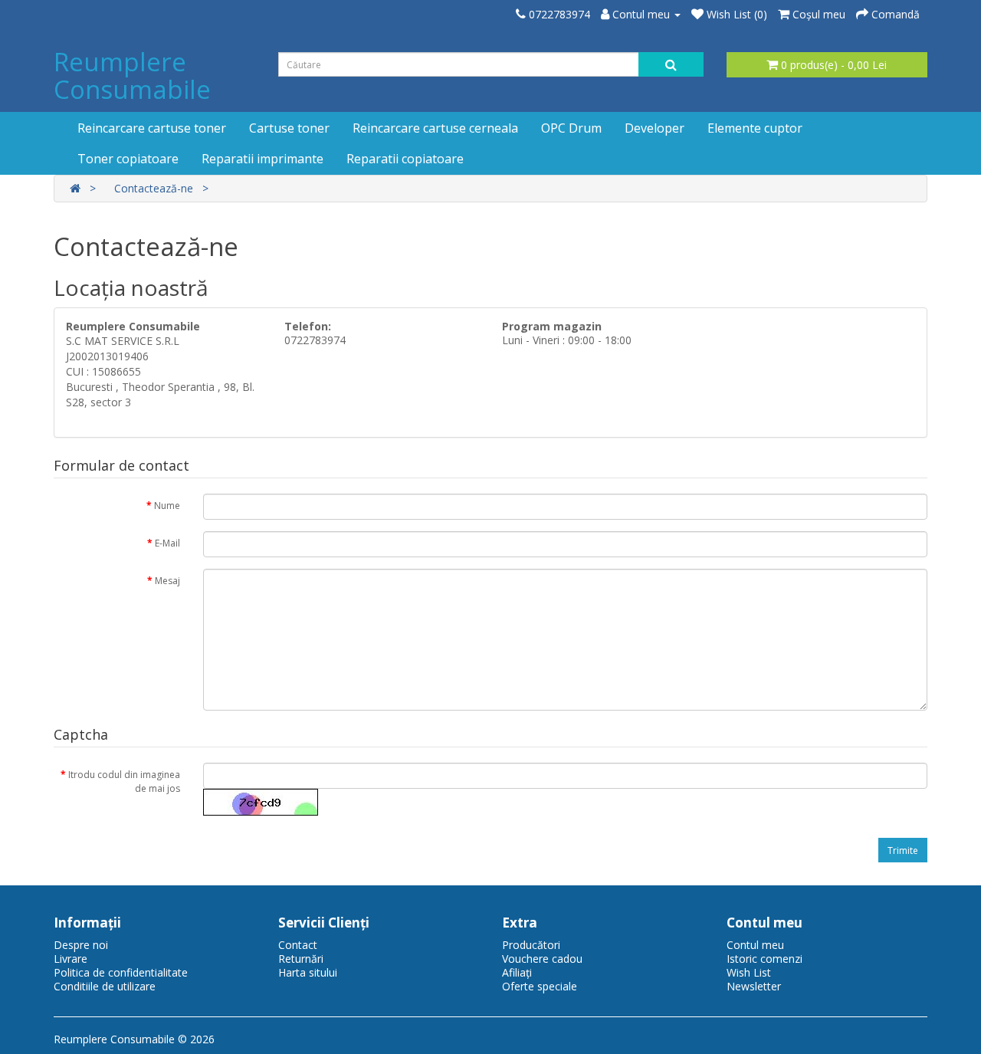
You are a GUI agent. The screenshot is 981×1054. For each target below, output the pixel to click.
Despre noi (81, 944)
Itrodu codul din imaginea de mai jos (124, 781)
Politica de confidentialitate (121, 972)
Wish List (749, 972)
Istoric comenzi (764, 958)
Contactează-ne (153, 188)
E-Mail (167, 543)
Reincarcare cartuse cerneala (435, 128)
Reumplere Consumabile (132, 75)
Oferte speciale (539, 986)
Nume (167, 505)
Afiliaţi (517, 972)
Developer (654, 128)
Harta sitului (307, 972)
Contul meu (755, 944)
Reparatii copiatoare (405, 158)
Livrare (70, 958)
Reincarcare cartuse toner (151, 128)
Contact (297, 944)
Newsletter (754, 986)
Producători (531, 944)
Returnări (300, 958)
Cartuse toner (289, 128)
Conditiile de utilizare (105, 986)
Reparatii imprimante (262, 158)
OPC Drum (571, 128)
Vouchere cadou (542, 958)
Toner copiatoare (128, 158)
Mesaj (167, 580)
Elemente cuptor (754, 128)
